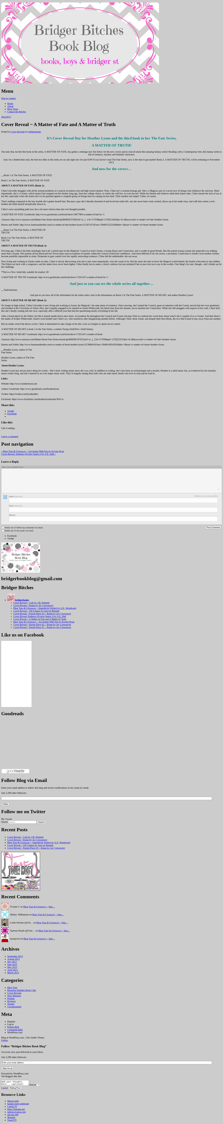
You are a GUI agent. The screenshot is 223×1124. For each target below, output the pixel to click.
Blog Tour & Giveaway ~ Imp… (39, 906)
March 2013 (13, 972)
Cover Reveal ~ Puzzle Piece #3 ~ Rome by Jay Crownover (42, 613)
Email (15, 496)
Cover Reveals (18, 131)
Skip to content (8, 98)
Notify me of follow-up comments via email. (24, 528)
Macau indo (13, 1101)
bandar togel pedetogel (18, 1103)
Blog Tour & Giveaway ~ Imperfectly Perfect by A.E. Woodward (44, 608)
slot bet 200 (12, 1114)
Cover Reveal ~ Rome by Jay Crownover (33, 605)
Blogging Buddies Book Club (21, 990)
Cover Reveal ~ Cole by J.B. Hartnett (31, 602)
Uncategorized (14, 1006)
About (10, 106)
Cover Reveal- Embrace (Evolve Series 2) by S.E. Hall (28, 454)
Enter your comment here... (13, 467)
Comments (15, 1029)
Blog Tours (12, 109)
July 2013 (12, 961)
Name (15, 506)
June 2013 (12, 964)
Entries (13, 1027)
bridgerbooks (34, 131)
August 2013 (13, 959)
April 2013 (12, 970)
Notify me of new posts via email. (19, 531)
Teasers (10, 1004)
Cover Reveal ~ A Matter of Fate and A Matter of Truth (39, 619)
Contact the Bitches (16, 111)
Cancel (4, 1088)
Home (10, 103)
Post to (32, 1084)
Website (12, 515)
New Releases (14, 995)
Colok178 (12, 1106)
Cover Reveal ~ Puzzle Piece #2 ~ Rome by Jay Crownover (42, 624)
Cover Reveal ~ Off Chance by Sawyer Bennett (36, 611)
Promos (11, 998)
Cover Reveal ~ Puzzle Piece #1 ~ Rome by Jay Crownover (42, 627)
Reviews (11, 1001)
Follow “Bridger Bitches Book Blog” (24, 1046)
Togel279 (11, 1120)
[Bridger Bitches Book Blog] (80, 83)
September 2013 (15, 956)
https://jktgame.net (16, 1109)
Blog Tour (12, 987)
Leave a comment (9, 436)
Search (4, 822)
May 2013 (12, 967)
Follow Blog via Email (24, 780)
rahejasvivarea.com (16, 1112)
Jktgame (11, 1117)
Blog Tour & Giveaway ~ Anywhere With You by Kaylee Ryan (32, 451)
